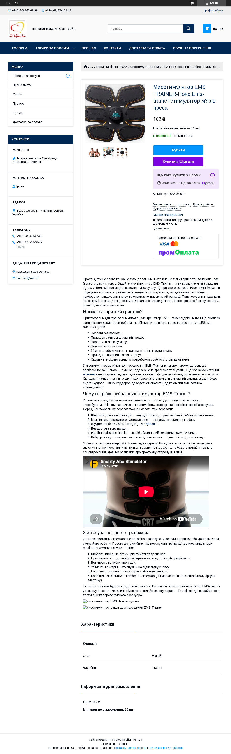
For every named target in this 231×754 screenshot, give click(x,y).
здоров (149, 424)
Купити (178, 150)
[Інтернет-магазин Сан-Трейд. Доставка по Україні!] (17, 36)
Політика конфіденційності (165, 747)
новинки (89, 374)
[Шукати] (188, 28)
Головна (19, 48)
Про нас (89, 48)
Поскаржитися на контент (130, 747)
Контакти (112, 48)
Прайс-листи (22, 85)
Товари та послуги (52, 48)
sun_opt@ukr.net (28, 278)
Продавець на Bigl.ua (115, 743)
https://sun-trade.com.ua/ (32, 271)
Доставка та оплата (147, 48)
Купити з (170, 161)
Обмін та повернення (192, 48)
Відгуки (18, 113)
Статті (17, 94)
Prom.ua (137, 739)
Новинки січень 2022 (111, 67)
